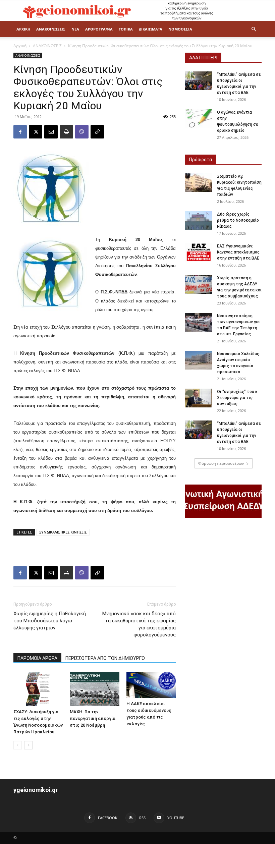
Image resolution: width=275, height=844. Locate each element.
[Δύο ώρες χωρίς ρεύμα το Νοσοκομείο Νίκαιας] (198, 220)
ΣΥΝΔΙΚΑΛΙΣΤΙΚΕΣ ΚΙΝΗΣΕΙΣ (63, 531)
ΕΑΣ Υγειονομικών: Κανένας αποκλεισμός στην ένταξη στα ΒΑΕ (238, 252)
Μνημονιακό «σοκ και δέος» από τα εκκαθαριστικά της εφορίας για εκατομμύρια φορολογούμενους (139, 624)
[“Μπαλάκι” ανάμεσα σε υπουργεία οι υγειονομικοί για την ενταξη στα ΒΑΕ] (198, 80)
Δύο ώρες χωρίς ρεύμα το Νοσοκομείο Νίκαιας (238, 220)
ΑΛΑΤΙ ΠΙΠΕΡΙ (203, 57)
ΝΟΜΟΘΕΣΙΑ (180, 29)
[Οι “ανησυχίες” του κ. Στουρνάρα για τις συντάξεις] (198, 398)
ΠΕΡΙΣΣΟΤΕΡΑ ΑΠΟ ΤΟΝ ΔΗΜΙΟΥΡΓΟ (105, 658)
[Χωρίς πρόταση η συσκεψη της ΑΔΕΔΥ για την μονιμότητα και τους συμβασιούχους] (198, 284)
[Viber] (82, 131)
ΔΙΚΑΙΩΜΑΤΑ (150, 29)
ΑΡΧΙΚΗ (23, 29)
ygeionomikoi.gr (35, 789)
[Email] (51, 131)
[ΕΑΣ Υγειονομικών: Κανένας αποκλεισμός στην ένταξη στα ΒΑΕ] (198, 252)
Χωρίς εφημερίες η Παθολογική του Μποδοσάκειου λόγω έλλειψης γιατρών (49, 621)
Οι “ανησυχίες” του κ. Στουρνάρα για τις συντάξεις (238, 397)
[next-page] (28, 745)
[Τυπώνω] (66, 131)
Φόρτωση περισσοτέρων (221, 463)
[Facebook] (20, 131)
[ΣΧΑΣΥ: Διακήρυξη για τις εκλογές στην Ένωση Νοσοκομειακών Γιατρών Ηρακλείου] (38, 689)
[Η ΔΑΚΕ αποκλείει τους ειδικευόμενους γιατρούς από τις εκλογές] (151, 685)
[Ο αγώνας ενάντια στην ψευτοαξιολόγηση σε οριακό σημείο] (198, 118)
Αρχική (19, 46)
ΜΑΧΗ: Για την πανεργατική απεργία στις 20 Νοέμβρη (92, 718)
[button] (253, 29)
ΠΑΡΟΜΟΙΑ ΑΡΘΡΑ (37, 658)
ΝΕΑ (75, 29)
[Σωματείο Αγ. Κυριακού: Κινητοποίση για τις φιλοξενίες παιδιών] (198, 182)
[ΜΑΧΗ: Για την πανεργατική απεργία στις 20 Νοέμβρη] (94, 689)
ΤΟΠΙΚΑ (126, 29)
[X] (35, 131)
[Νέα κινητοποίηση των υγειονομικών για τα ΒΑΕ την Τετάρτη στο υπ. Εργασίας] (198, 322)
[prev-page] (17, 745)
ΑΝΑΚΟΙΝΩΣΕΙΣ (50, 29)
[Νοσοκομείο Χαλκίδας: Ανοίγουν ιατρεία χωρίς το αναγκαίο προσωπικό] (198, 360)
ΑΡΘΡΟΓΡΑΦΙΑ (99, 29)
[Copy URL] (97, 131)
